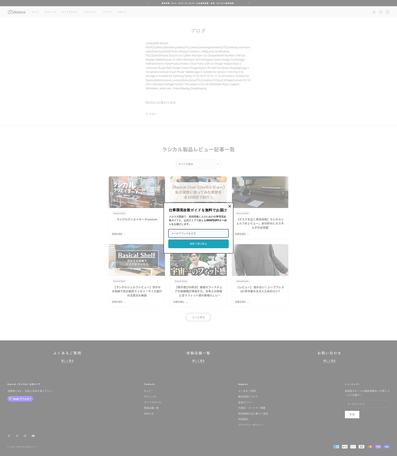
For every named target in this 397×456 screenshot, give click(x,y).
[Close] (229, 206)
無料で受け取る (198, 243)
